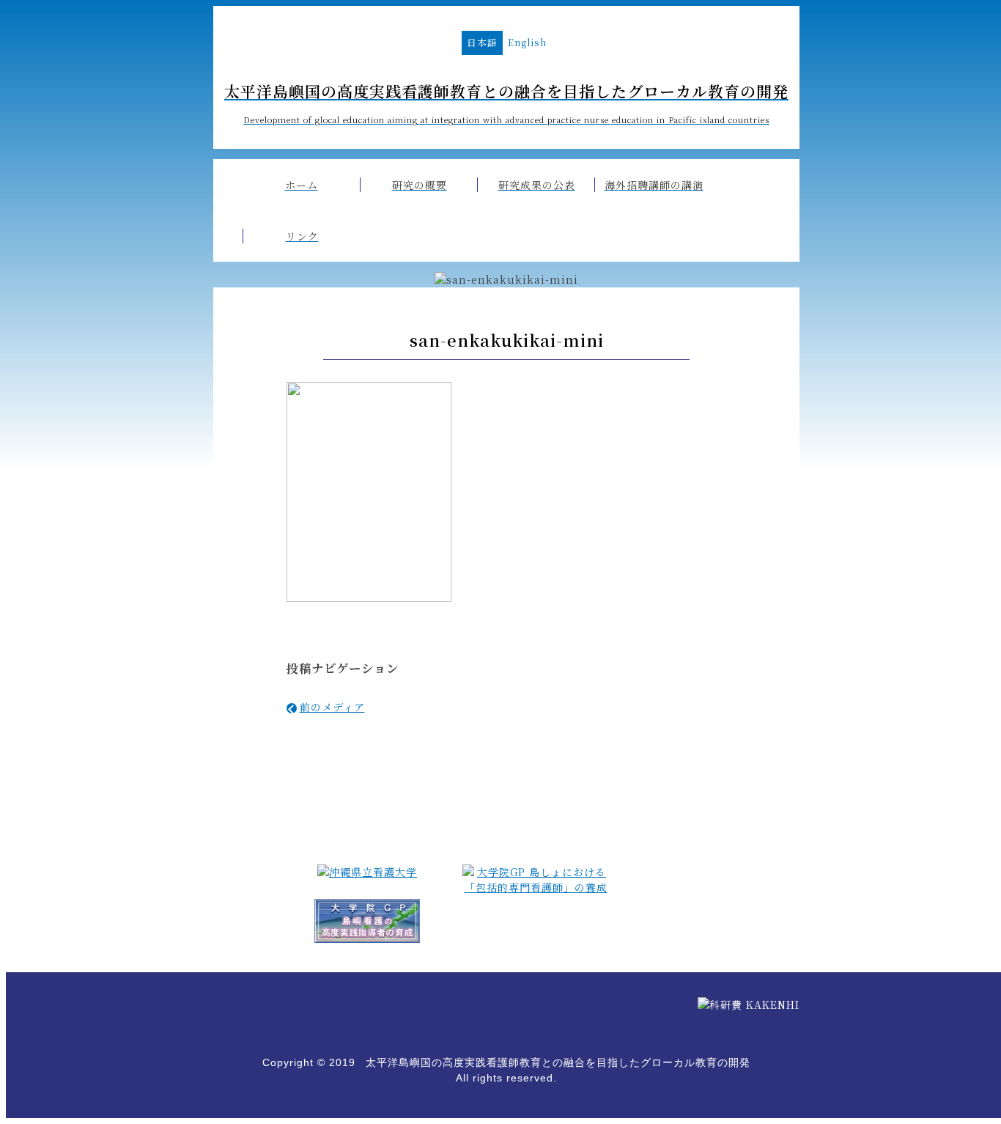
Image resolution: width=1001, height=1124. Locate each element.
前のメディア (332, 706)
